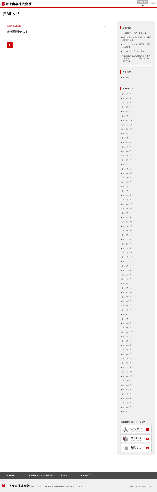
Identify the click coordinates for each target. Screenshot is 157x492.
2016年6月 (126, 389)
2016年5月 (126, 394)
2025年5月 (126, 147)
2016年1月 (126, 407)
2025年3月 (126, 151)
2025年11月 (127, 125)
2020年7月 (126, 301)
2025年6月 (126, 142)
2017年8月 (126, 367)
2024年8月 (126, 182)
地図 (80, 486)
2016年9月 (126, 381)
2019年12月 (127, 314)
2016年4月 (126, 398)
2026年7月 (126, 98)
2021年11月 (127, 257)
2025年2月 (126, 156)
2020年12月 (127, 284)
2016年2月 (126, 403)
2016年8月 (126, 385)
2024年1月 (126, 200)
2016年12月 (127, 372)
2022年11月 (127, 226)
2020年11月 (127, 288)
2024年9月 (126, 178)
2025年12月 (127, 120)
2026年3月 (126, 116)
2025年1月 (126, 160)
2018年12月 (127, 332)
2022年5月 (126, 239)
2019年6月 (126, 323)
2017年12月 (127, 359)
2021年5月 (126, 266)
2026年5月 (126, 107)
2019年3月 (126, 328)
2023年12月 (127, 204)
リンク (66, 475)
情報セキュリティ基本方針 (42, 475)
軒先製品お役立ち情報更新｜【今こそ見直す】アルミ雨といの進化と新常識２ (136, 58)
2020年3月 (126, 306)
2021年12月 (127, 253)
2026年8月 (126, 94)
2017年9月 (126, 363)
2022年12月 (127, 222)
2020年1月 (126, 310)
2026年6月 (126, 103)
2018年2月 (126, 354)
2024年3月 (126, 195)
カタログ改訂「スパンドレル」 (135, 33)
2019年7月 (126, 319)
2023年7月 (126, 213)
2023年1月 (126, 217)
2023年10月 (127, 209)
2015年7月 (126, 411)
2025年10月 (127, 129)
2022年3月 (126, 244)
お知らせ (126, 77)
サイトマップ (84, 475)
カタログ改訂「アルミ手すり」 (135, 51)
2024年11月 (127, 169)
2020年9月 (126, 297)
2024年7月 (126, 187)
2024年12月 (127, 164)
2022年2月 (126, 248)
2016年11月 (127, 376)
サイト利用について (13, 475)
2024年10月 (127, 173)
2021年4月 (126, 270)
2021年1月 (126, 279)
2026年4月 (126, 111)
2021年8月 (126, 261)
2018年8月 (126, 345)
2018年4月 (126, 350)
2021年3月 (126, 275)
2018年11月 (127, 337)
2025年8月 (126, 134)
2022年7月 (126, 235)
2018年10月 (127, 341)
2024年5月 (126, 191)
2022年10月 (127, 231)
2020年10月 (127, 292)
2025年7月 (126, 138)
